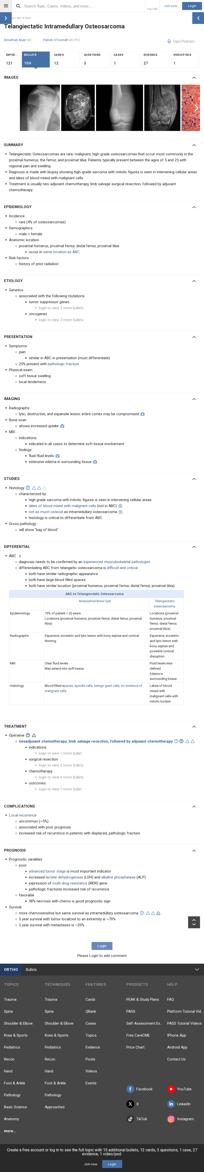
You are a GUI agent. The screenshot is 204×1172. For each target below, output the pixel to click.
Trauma (10, 999)
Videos (91, 1071)
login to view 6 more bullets (61, 777)
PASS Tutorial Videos (184, 1023)
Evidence (93, 1047)
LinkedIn (184, 1104)
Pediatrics (12, 1047)
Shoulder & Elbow (18, 1023)
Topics (91, 1035)
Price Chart (135, 1047)
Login (192, 6)
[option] (40, 108)
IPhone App (176, 1035)
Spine (8, 1011)
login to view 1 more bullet (60, 753)
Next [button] (197, 107)
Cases (91, 1023)
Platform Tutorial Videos (185, 1011)
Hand (8, 1071)
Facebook (144, 1089)
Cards (90, 999)
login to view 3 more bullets (61, 320)
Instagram (185, 1119)
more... (10, 1131)
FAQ (170, 999)
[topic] (20, 556)
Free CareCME (138, 1035)
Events (91, 1083)
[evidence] (34, 488)
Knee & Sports (16, 1035)
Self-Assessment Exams (144, 1023)
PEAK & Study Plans (142, 999)
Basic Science (15, 1107)
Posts (90, 1059)
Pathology (12, 1095)
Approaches (55, 1107)
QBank (91, 1011)
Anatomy (11, 1119)
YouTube (184, 1089)
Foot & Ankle (14, 1083)
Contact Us (176, 1059)
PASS (130, 1011)
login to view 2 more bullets (61, 308)
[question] (27, 487)
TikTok (141, 1119)
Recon (9, 1059)
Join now (170, 6)
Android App (177, 1047)
